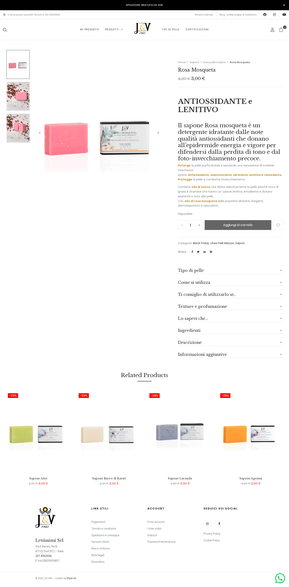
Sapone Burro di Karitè (109, 478)
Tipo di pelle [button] (191, 270)
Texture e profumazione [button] (202, 306)
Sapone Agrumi (250, 478)
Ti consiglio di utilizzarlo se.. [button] (207, 294)
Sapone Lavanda (180, 478)
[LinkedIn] (204, 252)
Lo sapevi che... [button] (193, 318)
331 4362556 (43, 555)
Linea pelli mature (214, 62)
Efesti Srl (71, 578)
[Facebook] (192, 252)
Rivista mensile (204, 14)
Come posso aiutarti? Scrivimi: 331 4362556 (34, 14)
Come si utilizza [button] (194, 282)
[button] (282, 29)
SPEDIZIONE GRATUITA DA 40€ (144, 5)
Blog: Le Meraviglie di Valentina (238, 14)
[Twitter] (198, 252)
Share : (183, 252)
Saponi (194, 62)
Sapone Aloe (38, 478)
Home (182, 62)
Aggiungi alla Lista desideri (278, 225)
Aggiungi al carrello (238, 225)
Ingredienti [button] (189, 330)
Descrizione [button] (190, 342)
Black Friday (201, 243)
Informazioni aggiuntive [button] (202, 354)
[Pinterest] (211, 252)
